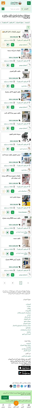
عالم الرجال (28, 317)
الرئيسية (27, 22)
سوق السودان (20, 22)
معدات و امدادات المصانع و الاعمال (22, 325)
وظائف (29, 308)
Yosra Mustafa (22, 212)
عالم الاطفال (27, 319)
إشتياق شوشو (23, 44)
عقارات (29, 306)
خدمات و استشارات (26, 329)
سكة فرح (24, 86)
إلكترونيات (28, 310)
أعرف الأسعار (27, 350)
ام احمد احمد (23, 149)
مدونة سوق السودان (25, 345)
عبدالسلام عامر (22, 191)
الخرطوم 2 (5, 22)
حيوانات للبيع (27, 321)
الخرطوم (12, 22)
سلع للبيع (28, 327)
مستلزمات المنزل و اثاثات (24, 312)
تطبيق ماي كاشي (26, 356)
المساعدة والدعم (26, 348)
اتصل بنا (29, 347)
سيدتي (29, 315)
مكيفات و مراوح (8, 40)
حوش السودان (27, 323)
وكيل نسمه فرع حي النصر (21, 232)
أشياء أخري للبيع (26, 334)
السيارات (28, 304)
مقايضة (29, 332)
